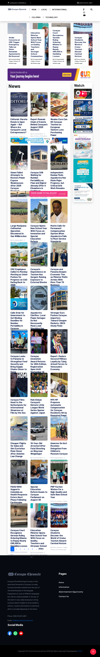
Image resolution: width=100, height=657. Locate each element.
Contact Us (64, 596)
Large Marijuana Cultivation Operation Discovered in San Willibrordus (18, 230)
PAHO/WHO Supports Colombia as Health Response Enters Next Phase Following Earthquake (18, 494)
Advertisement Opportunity (71, 592)
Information (64, 587)
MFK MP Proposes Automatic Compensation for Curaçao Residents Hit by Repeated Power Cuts (58, 408)
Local (44, 9)
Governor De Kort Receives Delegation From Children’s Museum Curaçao (59, 448)
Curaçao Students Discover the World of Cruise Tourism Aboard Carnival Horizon (80, 46)
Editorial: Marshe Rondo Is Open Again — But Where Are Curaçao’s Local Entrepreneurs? (18, 126)
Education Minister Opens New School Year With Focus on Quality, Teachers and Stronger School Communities (37, 44)
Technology (51, 17)
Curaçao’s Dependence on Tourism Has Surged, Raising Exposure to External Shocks (38, 276)
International (59, 9)
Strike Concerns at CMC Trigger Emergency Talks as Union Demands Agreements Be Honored (14, 46)
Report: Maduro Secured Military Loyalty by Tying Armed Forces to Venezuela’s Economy (58, 363)
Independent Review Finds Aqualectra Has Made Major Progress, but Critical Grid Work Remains (58, 180)
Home (61, 582)
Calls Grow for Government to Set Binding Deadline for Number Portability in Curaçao (17, 320)
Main (34, 9)
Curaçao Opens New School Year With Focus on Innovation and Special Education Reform (38, 233)
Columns (36, 17)
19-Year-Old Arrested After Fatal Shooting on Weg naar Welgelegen (37, 448)
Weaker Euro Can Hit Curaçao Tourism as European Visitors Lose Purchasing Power (58, 127)
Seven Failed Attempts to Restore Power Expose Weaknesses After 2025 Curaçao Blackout (17, 181)
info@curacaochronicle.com (23, 620)
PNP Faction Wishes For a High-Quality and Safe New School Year (58, 492)
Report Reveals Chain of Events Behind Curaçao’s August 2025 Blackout (39, 124)
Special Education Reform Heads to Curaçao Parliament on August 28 (38, 493)
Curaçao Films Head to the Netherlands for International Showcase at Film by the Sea (18, 406)
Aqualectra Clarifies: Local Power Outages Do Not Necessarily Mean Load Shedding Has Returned (37, 321)
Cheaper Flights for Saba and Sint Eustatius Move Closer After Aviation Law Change (18, 450)
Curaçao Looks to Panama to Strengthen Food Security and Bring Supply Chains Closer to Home (18, 364)
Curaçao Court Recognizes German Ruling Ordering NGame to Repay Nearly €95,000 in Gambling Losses (58, 43)
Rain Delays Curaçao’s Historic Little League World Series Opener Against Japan (37, 406)
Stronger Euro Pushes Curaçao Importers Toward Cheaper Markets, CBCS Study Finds (58, 319)
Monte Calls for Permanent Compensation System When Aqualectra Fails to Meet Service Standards (58, 233)
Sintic (79, 651)
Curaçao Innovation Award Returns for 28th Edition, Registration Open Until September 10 (38, 364)
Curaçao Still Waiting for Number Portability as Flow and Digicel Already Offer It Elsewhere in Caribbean (38, 181)
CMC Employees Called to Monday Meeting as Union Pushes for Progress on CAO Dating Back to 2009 (18, 277)
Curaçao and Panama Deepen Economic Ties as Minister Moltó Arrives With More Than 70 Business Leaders (58, 278)
